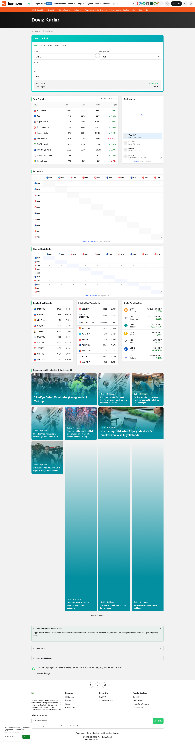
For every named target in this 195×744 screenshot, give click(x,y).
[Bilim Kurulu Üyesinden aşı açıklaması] (148, 526)
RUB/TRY (41, 314)
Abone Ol (158, 721)
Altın (133, 10)
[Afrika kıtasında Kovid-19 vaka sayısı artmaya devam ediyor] (47, 457)
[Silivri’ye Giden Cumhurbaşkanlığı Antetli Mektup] (64, 389)
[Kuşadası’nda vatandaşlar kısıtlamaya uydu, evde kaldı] (47, 423)
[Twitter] (97, 685)
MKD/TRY (86, 328)
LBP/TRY (40, 348)
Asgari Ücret (89, 10)
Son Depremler (102, 10)
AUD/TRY (86, 345)
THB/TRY (41, 359)
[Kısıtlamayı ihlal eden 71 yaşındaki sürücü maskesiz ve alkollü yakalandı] (131, 423)
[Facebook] (90, 685)
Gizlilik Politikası (10, 737)
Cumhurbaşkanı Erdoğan (120, 10)
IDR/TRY (40, 342)
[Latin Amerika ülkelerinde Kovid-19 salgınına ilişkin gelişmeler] (81, 526)
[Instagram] (104, 685)
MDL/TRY (41, 320)
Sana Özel (176, 4)
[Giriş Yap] (191, 3)
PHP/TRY (41, 326)
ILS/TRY (85, 356)
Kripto (43, 45)
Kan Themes (94, 739)
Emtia (50, 45)
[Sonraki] (161, 14)
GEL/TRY (86, 309)
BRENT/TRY (84, 317)
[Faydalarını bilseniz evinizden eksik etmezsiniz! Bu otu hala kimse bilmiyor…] (148, 389)
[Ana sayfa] (29, 4)
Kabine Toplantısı (65, 10)
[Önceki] (134, 3)
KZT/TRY (86, 334)
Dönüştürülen (104, 52)
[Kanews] (12, 3)
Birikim (64, 45)
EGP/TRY (41, 331)
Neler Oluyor (37, 10)
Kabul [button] (26, 737)
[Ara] (185, 3)
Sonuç (36, 72)
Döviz (36, 45)
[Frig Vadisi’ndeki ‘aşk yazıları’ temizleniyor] (114, 526)
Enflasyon (77, 10)
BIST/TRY (90, 322)
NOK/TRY (86, 351)
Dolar (141, 10)
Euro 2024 (51, 10)
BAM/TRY (41, 309)
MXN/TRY (86, 362)
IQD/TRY (40, 354)
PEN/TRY (86, 339)
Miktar (36, 52)
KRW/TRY (41, 337)
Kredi (57, 45)
